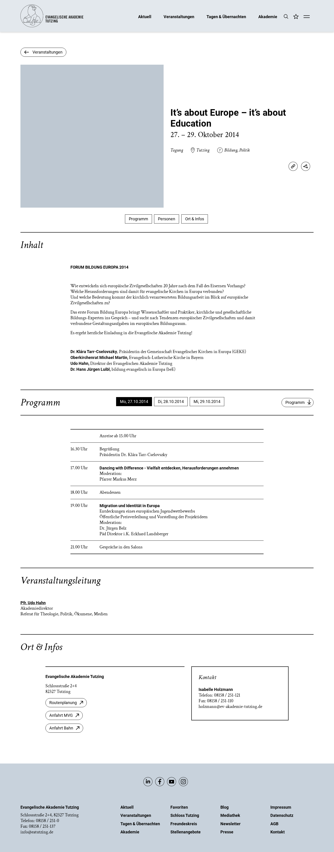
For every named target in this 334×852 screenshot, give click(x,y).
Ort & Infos (194, 218)
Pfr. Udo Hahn (33, 602)
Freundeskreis (183, 823)
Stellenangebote (185, 832)
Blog (224, 807)
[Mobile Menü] (307, 17)
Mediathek (230, 815)
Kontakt (277, 832)
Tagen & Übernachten (226, 16)
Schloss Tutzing (184, 815)
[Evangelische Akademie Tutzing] (51, 26)
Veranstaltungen (179, 16)
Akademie (267, 16)
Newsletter (230, 823)
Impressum (280, 807)
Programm (138, 218)
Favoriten (179, 807)
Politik (244, 150)
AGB (274, 823)
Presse (226, 832)
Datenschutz (281, 815)
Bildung (230, 150)
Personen (166, 218)
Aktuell (144, 16)
